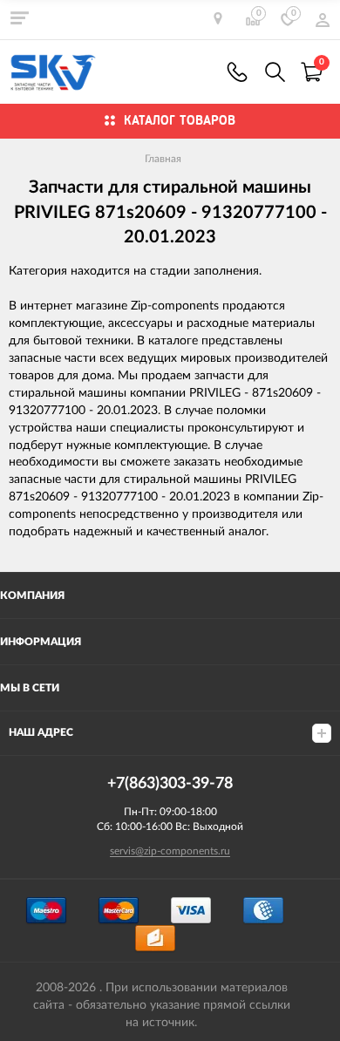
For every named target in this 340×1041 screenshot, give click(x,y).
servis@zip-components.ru (170, 851)
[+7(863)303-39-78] (237, 72)
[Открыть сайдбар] (19, 17)
